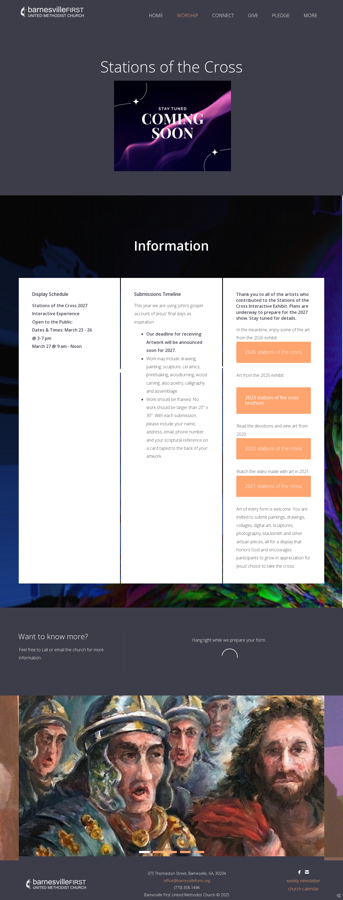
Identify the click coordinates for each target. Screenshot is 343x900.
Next (333, 778)
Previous (9, 778)
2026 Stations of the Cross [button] (273, 352)
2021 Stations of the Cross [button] (273, 486)
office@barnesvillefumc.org (187, 880)
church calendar (303, 889)
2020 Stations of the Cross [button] (273, 448)
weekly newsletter (303, 881)
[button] (273, 400)
